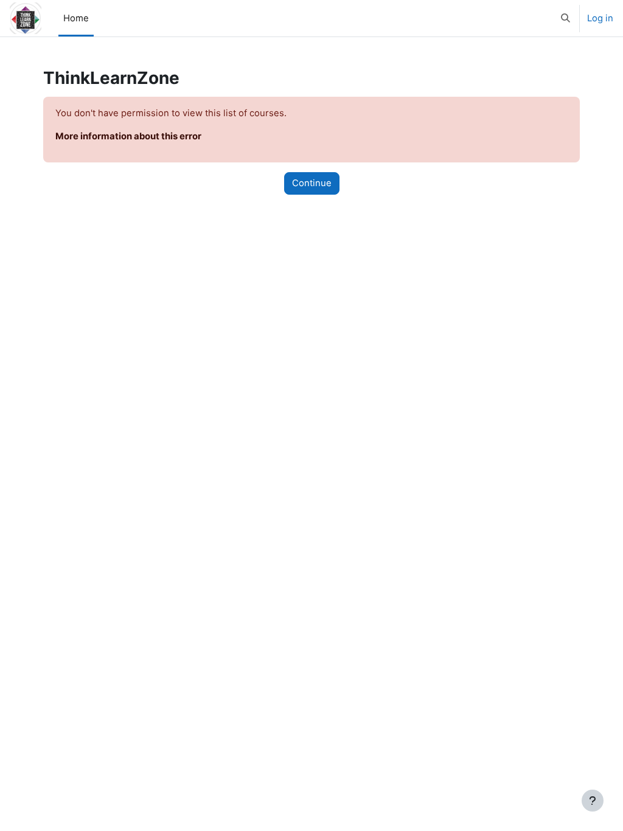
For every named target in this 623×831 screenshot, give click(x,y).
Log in (600, 18)
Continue (312, 183)
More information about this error (128, 136)
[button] (565, 18)
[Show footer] (593, 801)
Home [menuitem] (76, 18)
